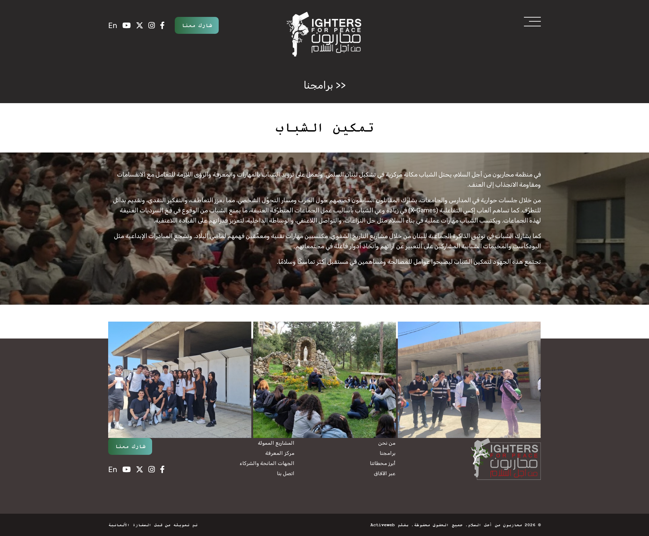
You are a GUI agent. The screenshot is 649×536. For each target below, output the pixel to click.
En (112, 25)
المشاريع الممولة (276, 443)
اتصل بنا (285, 473)
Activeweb (382, 525)
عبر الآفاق (384, 473)
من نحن (386, 443)
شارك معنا (197, 25)
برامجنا (387, 453)
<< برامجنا (325, 85)
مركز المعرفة (279, 453)
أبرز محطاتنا (382, 463)
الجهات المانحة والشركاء (267, 463)
